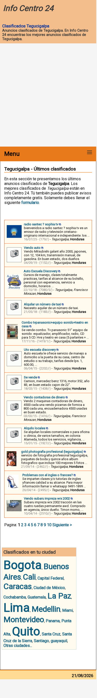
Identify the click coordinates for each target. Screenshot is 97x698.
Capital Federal (51, 578)
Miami (67, 610)
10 (49, 525)
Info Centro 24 (28, 8)
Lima (16, 608)
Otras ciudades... (17, 645)
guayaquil (59, 640)
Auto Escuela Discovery (40, 271)
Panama (53, 620)
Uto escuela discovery (40, 349)
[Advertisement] (48, 95)
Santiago (41, 640)
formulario (30, 202)
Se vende (30, 377)
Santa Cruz (51, 634)
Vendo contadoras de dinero (44, 397)
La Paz (59, 596)
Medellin (46, 609)
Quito (26, 631)
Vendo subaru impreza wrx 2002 (47, 498)
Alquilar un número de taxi (42, 304)
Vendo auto (32, 248)
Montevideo (23, 619)
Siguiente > (62, 525)
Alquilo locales (34, 428)
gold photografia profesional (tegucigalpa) (52, 451)
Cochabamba (14, 597)
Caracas (17, 586)
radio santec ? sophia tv (41, 224)
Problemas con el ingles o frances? (47, 475)
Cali (29, 577)
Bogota (22, 565)
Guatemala (37, 597)
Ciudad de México (49, 587)
